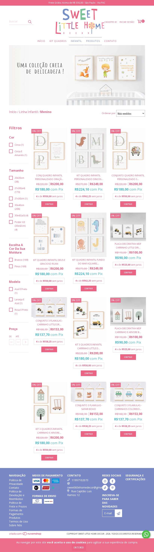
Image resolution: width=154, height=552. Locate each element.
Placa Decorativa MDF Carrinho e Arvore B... (128, 330)
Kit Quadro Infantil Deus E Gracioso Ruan (49, 261)
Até (17, 336)
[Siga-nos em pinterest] (112, 488)
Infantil (76, 41)
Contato (110, 41)
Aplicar (25, 342)
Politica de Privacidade (16, 482)
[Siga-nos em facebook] (112, 481)
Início (41, 41)
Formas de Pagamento (16, 512)
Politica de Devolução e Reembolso (16, 495)
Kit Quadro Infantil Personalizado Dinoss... (88, 177)
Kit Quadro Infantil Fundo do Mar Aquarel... (88, 261)
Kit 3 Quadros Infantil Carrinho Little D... (88, 346)
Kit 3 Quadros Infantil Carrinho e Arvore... (49, 430)
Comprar (49, 349)
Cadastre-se (110, 22)
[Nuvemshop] (25, 535)
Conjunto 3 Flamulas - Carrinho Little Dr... (49, 322)
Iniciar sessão (126, 22)
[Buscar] (29, 21)
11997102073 (80, 480)
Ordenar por (109, 113)
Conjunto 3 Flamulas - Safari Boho (88, 407)
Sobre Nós (15, 525)
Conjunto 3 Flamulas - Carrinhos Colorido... (128, 407)
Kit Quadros (58, 41)
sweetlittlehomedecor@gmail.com (88, 487)
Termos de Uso (18, 521)
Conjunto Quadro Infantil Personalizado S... (128, 177)
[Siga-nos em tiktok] (105, 488)
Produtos (93, 41)
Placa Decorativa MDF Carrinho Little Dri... (128, 245)
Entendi (79, 547)
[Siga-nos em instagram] (105, 481)
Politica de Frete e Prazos (18, 504)
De (10, 336)
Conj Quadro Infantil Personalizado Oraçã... (49, 177)
